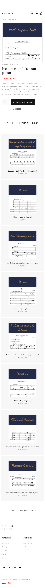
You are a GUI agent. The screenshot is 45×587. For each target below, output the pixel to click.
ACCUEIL (4, 20)
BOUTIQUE (12, 20)
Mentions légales (28, 543)
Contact (4, 558)
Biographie (5, 543)
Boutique (5, 554)
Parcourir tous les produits (22, 510)
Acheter (17, 109)
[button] (42, 13)
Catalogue (5, 547)
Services (4, 550)
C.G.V (25, 547)
